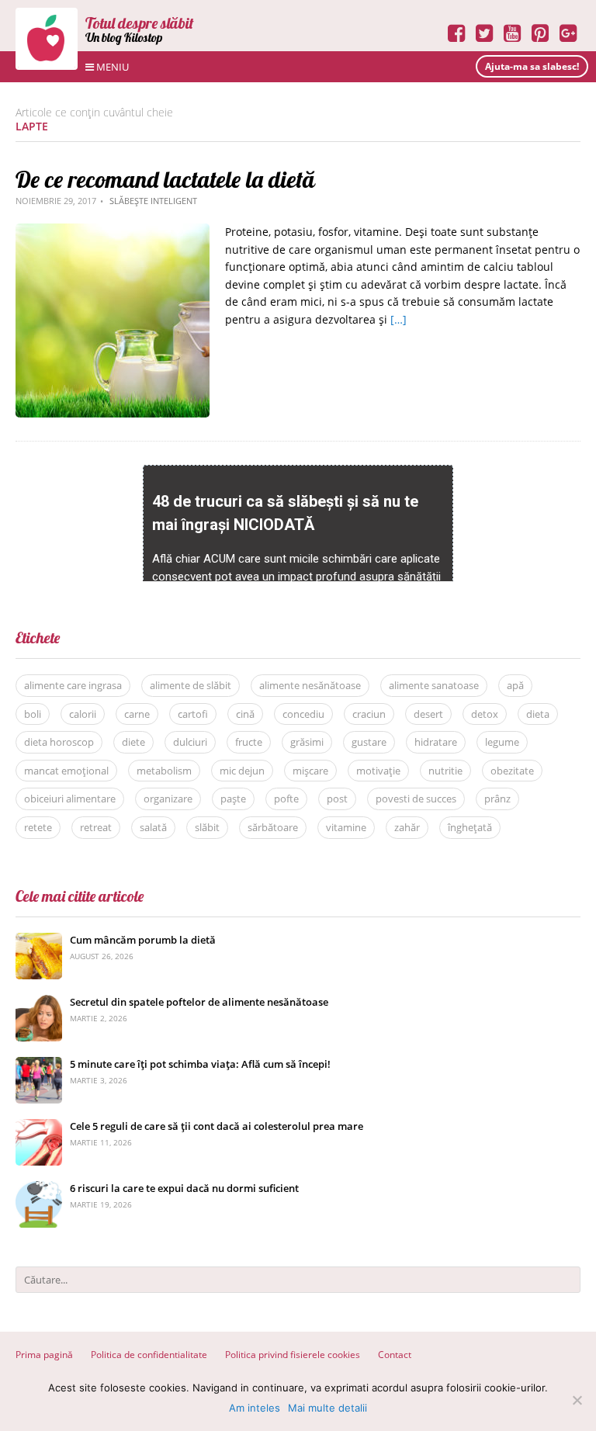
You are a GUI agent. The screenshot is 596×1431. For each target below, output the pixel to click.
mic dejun (242, 771)
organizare (168, 799)
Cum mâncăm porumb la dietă (143, 940)
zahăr (407, 827)
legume (502, 742)
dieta (537, 714)
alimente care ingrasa (73, 685)
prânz (497, 799)
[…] (398, 319)
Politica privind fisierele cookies (292, 1354)
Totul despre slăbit (139, 23)
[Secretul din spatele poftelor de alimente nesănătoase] (39, 1003)
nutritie (445, 771)
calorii (82, 714)
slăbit (207, 827)
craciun (369, 714)
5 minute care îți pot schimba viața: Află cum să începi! (200, 1064)
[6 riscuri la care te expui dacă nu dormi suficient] (39, 1189)
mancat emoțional (66, 771)
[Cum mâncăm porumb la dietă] (39, 941)
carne (137, 714)
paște (233, 799)
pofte (286, 799)
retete (38, 827)
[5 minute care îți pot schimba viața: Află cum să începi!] (39, 1065)
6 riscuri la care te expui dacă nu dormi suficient (184, 1188)
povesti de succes (416, 799)
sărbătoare (273, 827)
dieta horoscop (59, 742)
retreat (96, 827)
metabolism (164, 771)
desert (428, 714)
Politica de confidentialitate (149, 1354)
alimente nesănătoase (310, 685)
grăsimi (307, 742)
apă (515, 685)
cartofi (193, 714)
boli (32, 714)
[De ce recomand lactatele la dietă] (113, 231)
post (337, 799)
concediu (303, 714)
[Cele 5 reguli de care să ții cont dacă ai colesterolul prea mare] (39, 1127)
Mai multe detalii (327, 1408)
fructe (248, 742)
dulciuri (190, 742)
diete (133, 742)
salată (153, 827)
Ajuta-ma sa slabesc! (532, 66)
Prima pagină (44, 1354)
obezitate (512, 771)
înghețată (470, 827)
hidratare (435, 742)
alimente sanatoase (434, 685)
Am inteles (254, 1408)
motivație (378, 771)
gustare (369, 742)
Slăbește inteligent (153, 200)
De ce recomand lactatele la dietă (165, 179)
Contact (394, 1354)
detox (484, 714)
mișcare (310, 771)
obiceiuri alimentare (70, 799)
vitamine (346, 827)
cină (245, 714)
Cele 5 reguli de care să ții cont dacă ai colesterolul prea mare (216, 1126)
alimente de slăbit (190, 685)
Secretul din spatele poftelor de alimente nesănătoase (199, 1002)
